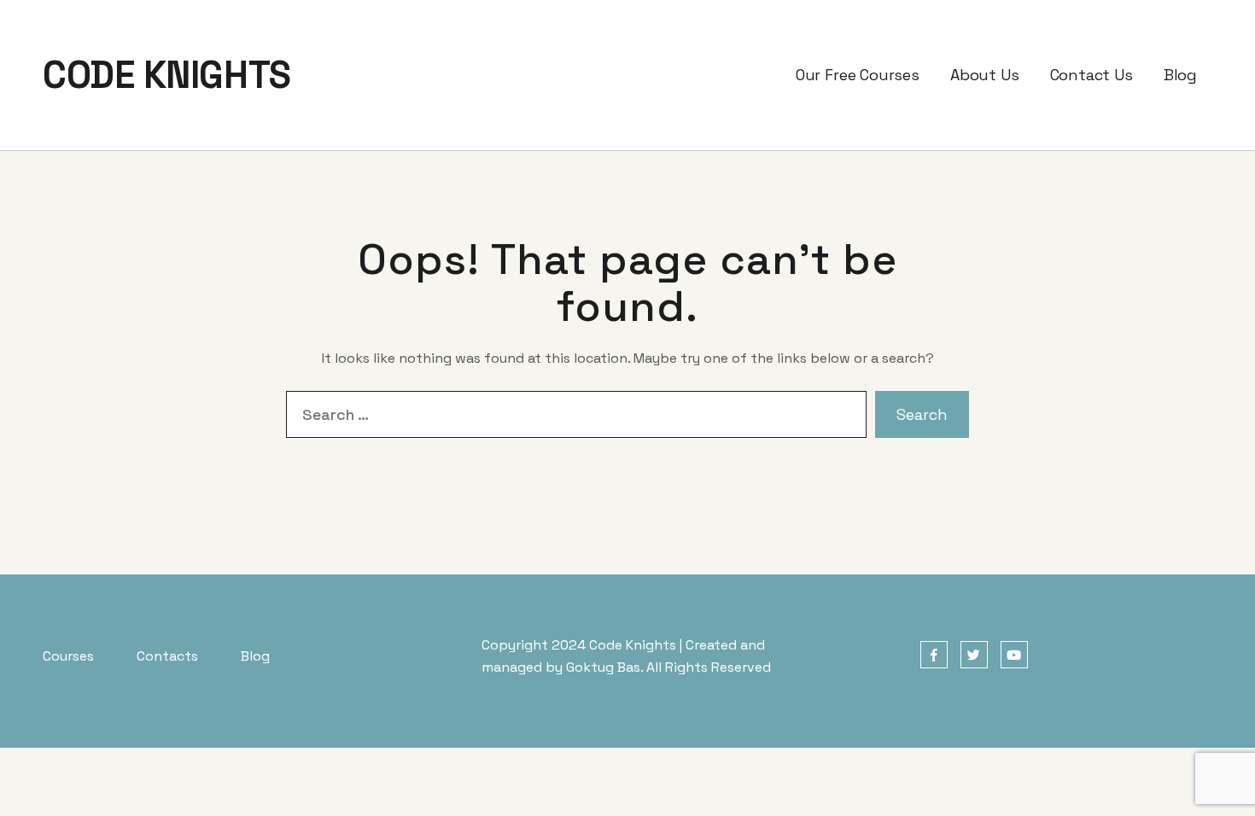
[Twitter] (974, 655)
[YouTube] (1014, 655)
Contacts (167, 656)
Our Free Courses (857, 75)
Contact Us (1091, 75)
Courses (68, 656)
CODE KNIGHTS (167, 75)
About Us (984, 75)
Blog (1180, 75)
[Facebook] (934, 655)
